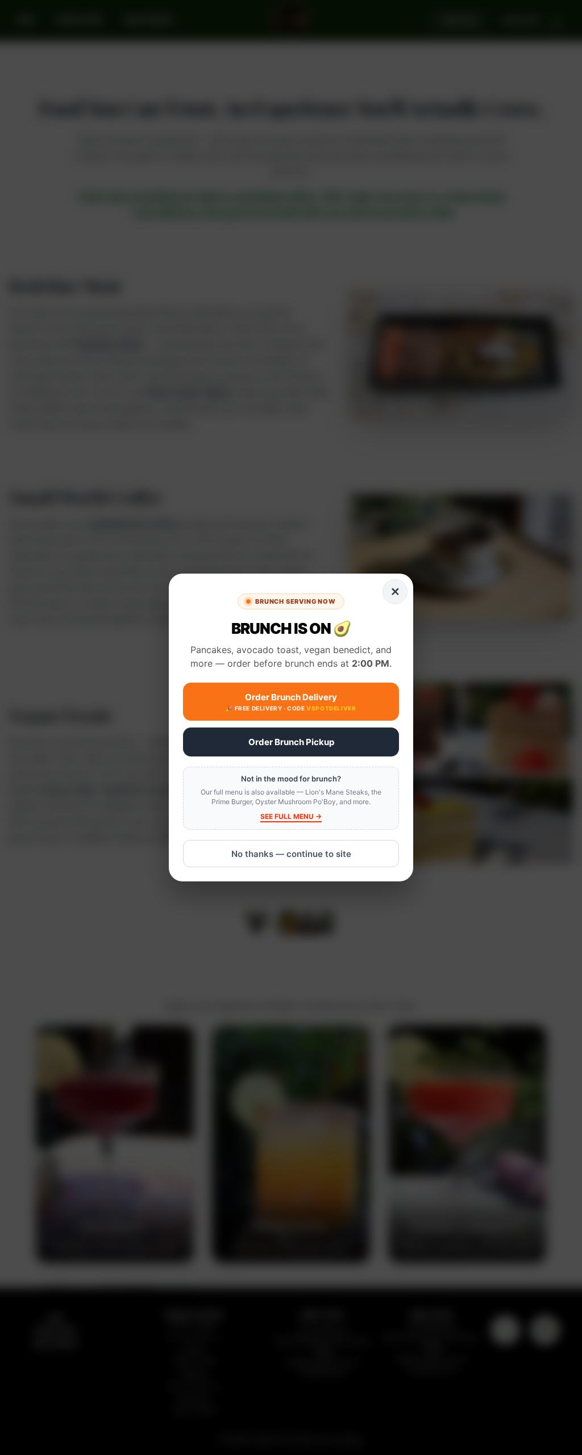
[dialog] (291, 728)
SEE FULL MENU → (291, 816)
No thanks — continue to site (291, 853)
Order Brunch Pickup (291, 742)
